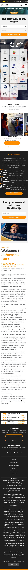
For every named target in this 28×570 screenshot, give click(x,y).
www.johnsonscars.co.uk (14, 490)
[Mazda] (22, 73)
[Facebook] (8, 453)
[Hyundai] (5, 73)
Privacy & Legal (14, 462)
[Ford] (5, 66)
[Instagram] (21, 453)
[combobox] (14, 26)
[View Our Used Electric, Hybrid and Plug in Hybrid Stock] (14, 11)
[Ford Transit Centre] (14, 66)
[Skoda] (14, 80)
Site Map (14, 459)
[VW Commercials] (14, 87)
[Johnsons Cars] (4, 5)
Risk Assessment (14, 471)
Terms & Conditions (14, 465)
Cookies (14, 468)
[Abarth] (14, 52)
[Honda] (22, 66)
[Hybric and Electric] (22, 87)
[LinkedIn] (18, 453)
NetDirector (6, 561)
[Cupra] (5, 59)
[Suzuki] (22, 80)
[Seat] (5, 80)
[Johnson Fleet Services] (14, 93)
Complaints (14, 474)
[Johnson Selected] (5, 93)
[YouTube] (14, 453)
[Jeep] (14, 73)
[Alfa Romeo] (22, 52)
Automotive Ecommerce (18, 561)
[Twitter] (11, 453)
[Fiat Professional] (22, 59)
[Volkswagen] (5, 87)
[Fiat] (14, 59)
